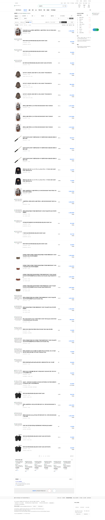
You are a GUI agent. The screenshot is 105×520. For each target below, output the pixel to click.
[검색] (65, 6)
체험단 (86, 3)
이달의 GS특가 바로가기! (19, 485)
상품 (29, 10)
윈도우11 (80, 29)
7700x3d (81, 22)
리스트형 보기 (68, 22)
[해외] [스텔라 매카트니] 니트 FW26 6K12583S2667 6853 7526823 (38, 105)
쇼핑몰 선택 (47, 22)
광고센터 (84, 497)
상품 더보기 (72, 456)
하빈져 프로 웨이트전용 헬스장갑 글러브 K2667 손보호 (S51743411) (37, 436)
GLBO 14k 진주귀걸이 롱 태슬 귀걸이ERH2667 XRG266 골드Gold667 (37, 425)
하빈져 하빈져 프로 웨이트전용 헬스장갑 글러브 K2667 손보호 (35, 40)
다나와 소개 (59, 497)
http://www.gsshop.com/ (21, 482)
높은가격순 (25, 25)
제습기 (80, 20)
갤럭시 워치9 (81, 17)
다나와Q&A (53, 10)
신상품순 (29, 25)
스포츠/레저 (24, 15)
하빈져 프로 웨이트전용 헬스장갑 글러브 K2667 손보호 (33, 393)
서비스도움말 (87, 507)
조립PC (65, 3)
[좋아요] (54, 490)
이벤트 (84, 3)
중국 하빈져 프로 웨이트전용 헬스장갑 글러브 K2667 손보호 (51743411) (37, 63)
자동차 (62, 3)
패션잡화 (42, 15)
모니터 (80, 25)
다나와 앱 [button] (16, 3)
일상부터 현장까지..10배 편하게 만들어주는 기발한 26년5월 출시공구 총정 (84, 47)
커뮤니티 (80, 3)
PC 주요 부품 (62, 15)
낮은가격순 (21, 25)
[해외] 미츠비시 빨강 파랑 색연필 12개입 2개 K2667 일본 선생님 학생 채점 (37, 329)
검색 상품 (28, 22)
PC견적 (68, 3)
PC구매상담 (72, 3)
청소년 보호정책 (75, 497)
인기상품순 (16, 25)
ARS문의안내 (86, 514)
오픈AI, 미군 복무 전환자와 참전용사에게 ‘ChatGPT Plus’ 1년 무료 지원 (84, 41)
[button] (79, 6)
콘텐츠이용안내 (40, 506)
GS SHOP (18, 481)
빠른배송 (25, 18)
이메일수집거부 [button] (78, 514)
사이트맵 (80, 497)
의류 (32, 15)
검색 (71, 18)
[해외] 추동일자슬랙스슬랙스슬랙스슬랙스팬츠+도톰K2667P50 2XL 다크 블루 (38, 362)
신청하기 (70, 479)
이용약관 (63, 497)
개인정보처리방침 (69, 497)
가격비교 (22, 22)
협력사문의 (89, 497)
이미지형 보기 (69, 22)
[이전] (89, 15)
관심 (29, 33)
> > (28, 76)
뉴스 (36, 10)
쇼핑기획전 (76, 3)
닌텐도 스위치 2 (81, 24)
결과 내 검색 (63, 22)
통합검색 (25, 10)
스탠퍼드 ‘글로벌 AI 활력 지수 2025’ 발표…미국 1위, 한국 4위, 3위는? (84, 38)
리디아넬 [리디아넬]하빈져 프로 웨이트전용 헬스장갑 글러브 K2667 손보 (37, 222)
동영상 (48, 10)
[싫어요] (49, 490)
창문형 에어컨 (81, 32)
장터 (33, 10)
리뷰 (44, 10)
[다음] (90, 15)
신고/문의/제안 (82, 507)
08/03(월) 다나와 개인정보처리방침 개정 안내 (24, 497)
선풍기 (80, 27)
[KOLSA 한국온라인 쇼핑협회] (16, 516)
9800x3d (81, 19)
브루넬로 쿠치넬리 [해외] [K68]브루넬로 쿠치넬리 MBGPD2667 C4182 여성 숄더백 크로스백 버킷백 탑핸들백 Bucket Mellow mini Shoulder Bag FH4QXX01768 (39, 276)
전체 (17, 22)
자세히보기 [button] (34, 506)
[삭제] (63, 6)
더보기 (89, 3)
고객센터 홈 (76, 507)
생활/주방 (52, 15)
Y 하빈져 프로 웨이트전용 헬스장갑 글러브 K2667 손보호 (34, 233)
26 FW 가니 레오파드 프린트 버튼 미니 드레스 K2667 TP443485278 (37, 72)
